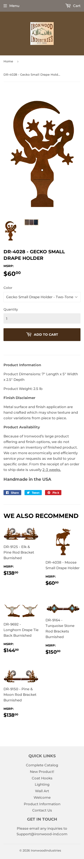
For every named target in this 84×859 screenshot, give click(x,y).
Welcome (42, 797)
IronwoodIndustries (46, 850)
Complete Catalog (42, 765)
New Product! (42, 771)
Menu (14, 5)
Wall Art (42, 791)
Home (8, 61)
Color (8, 288)
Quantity (11, 309)
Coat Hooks (42, 778)
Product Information (42, 804)
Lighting (42, 784)
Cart (76, 5)
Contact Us (42, 810)
